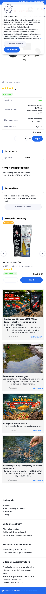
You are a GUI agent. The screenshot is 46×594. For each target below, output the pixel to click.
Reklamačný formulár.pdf (14, 549)
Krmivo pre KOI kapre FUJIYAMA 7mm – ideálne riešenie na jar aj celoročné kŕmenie (20, 322)
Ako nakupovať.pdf (11, 529)
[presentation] (3, 254)
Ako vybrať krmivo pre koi (15, 423)
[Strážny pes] (23, 82)
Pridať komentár (23, 207)
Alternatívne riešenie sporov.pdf (17, 535)
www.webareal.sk (29, 590)
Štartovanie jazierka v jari (15, 376)
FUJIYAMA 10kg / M (12, 262)
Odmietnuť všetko (15, 44)
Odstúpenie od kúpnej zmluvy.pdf (18, 552)
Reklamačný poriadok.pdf (14, 532)
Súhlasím (12, 49)
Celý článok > (36, 337)
